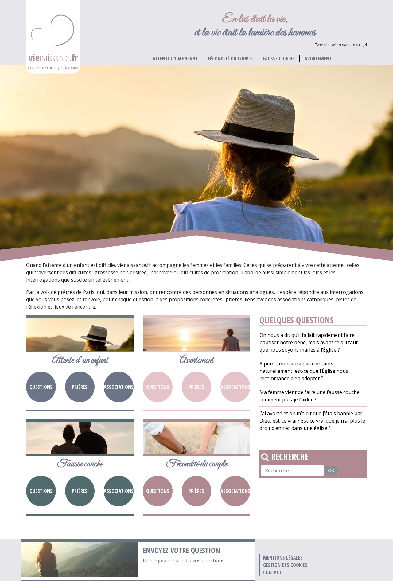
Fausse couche (278, 58)
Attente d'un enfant (175, 58)
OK (331, 470)
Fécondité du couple (230, 58)
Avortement (318, 58)
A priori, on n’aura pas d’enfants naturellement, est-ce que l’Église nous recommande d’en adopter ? (303, 371)
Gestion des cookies (285, 565)
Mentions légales (283, 557)
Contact (272, 572)
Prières (80, 387)
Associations (119, 387)
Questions (41, 387)
